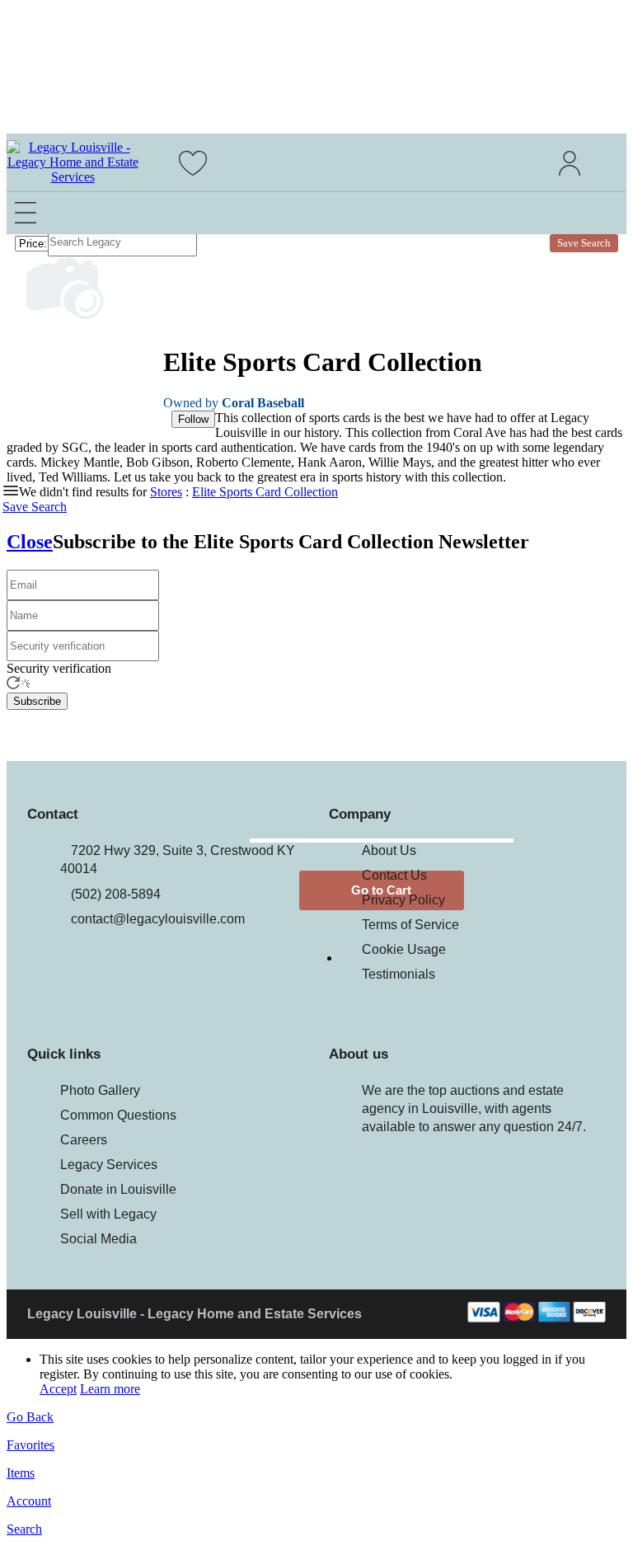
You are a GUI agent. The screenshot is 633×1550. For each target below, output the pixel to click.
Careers (83, 1140)
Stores (166, 492)
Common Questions (118, 1115)
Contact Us (394, 875)
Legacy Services (108, 1165)
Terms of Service (410, 925)
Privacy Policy (403, 900)
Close (30, 541)
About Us (389, 850)
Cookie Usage (404, 949)
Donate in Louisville (118, 1189)
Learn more (110, 1389)
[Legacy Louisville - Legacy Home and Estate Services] (72, 177)
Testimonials (398, 974)
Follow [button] (193, 419)
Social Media (98, 1239)
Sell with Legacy (108, 1214)
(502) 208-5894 (116, 894)
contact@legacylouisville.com (158, 919)
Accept (58, 1389)
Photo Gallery (100, 1090)
